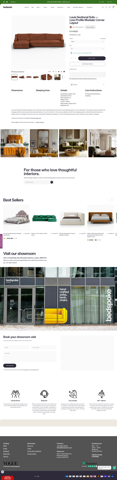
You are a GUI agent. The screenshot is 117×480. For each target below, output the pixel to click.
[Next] (62, 44)
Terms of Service (33, 369)
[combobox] (102, 2)
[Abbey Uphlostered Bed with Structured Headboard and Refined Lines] (100, 218)
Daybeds (6, 451)
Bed (70, 45)
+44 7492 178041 (62, 446)
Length (71, 38)
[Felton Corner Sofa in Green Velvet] (44, 218)
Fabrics (5, 456)
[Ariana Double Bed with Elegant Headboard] (16, 218)
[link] (15, 394)
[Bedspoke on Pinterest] (7, 2)
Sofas (5, 448)
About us (30, 446)
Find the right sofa (36, 118)
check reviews (40, 122)
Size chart (104, 38)
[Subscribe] (51, 182)
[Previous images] (2, 143)
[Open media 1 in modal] (38, 43)
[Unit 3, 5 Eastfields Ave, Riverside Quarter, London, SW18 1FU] (87, 353)
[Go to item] (14, 77)
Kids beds (6, 454)
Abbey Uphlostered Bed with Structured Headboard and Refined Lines (95, 235)
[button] (7, 478)
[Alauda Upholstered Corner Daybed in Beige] (72, 218)
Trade (29, 448)
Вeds (5, 446)
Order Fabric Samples (1, 241)
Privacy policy (31, 454)
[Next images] (115, 143)
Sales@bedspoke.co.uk (64, 447)
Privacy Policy (25, 369)
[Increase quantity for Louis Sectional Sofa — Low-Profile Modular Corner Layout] (75, 58)
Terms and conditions (34, 451)
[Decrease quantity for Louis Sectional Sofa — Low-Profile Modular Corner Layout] (71, 58)
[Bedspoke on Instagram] (4, 2)
